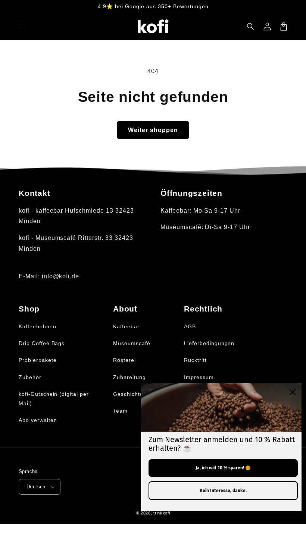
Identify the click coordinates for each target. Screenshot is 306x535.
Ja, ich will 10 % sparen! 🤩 (223, 467)
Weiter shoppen (153, 130)
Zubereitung (129, 377)
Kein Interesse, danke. (223, 490)
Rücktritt (195, 360)
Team (120, 411)
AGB (190, 326)
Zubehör (30, 377)
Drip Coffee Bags (42, 343)
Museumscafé (131, 343)
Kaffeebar (126, 326)
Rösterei (124, 360)
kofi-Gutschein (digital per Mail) (54, 398)
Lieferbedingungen (209, 343)
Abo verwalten (38, 420)
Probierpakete (37, 360)
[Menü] (22, 26)
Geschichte (128, 394)
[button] (251, 26)
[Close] (293, 392)
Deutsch (36, 486)
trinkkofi (161, 513)
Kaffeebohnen (37, 326)
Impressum (199, 377)
